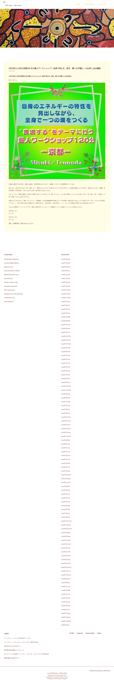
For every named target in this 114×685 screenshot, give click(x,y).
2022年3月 (64, 463)
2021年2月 (64, 513)
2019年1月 (64, 610)
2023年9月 (64, 394)
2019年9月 (64, 579)
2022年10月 (64, 436)
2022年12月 (64, 429)
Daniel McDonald (9, 259)
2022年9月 (64, 440)
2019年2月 (64, 606)
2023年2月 (64, 421)
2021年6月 (64, 498)
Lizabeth (7, 279)
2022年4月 (64, 459)
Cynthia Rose (8, 298)
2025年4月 (64, 321)
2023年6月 (64, 405)
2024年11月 (64, 340)
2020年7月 (64, 540)
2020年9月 (64, 533)
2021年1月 (64, 517)
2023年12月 (64, 382)
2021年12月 (64, 475)
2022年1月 (64, 471)
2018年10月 (64, 621)
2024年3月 (64, 371)
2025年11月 (64, 294)
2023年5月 (64, 409)
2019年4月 (64, 598)
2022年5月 (64, 456)
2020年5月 (64, 548)
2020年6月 (64, 544)
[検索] (109, 4)
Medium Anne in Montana (12, 294)
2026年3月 (64, 279)
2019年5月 (64, 594)
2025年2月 (64, 329)
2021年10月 (64, 482)
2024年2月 (64, 375)
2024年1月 (64, 379)
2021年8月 (64, 490)
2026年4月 (64, 275)
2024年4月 (64, 367)
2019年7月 (64, 587)
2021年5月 (64, 502)
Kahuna (99, 671)
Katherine (7, 267)
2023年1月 (64, 425)
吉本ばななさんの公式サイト (12, 646)
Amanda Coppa (9, 286)
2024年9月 (64, 348)
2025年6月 (64, 313)
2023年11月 (64, 386)
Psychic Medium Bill (10, 263)
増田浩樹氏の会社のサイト (12, 658)
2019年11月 (64, 571)
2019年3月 (64, 602)
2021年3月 (64, 509)
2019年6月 (64, 590)
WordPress (107, 671)
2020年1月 (64, 563)
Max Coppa (7, 290)
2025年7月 (64, 309)
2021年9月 (64, 486)
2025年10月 (64, 298)
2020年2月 (64, 560)
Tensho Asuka (8, 282)
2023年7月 (64, 402)
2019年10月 (64, 575)
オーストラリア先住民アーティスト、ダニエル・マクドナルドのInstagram (26, 654)
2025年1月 (64, 332)
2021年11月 (64, 479)
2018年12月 (64, 613)
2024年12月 (64, 336)
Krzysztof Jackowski (10, 271)
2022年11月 (64, 432)
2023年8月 (64, 398)
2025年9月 (64, 302)
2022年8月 (64, 444)
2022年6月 (64, 452)
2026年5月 (64, 271)
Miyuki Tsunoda (9, 275)
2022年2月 (64, 467)
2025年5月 (64, 317)
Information (8, 302)
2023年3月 (64, 417)
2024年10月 (64, 344)
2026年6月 (64, 267)
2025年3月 (64, 325)
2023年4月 (64, 413)
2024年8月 (64, 352)
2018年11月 (64, 617)
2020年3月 (64, 556)
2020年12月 (64, 521)
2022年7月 (64, 448)
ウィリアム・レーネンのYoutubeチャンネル (17, 638)
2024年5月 (64, 363)
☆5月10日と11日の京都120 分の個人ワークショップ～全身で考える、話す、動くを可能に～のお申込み (40, 76)
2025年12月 (64, 290)
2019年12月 (64, 567)
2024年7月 (64, 355)
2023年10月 (64, 390)
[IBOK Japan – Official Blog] (12, 4)
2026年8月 (64, 259)
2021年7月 (64, 494)
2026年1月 (64, 286)
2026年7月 (64, 263)
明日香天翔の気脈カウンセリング (14, 650)
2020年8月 (64, 536)
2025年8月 (64, 305)
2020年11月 (64, 525)
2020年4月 (64, 552)
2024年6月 (64, 359)
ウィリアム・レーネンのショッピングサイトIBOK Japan (21, 642)
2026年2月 (64, 282)
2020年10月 (64, 529)
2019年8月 (64, 583)
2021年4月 (64, 506)
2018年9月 (64, 625)
